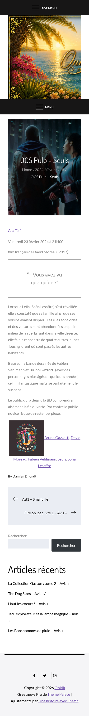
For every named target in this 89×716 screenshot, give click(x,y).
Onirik (60, 687)
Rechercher (17, 535)
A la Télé (14, 230)
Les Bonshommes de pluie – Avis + (35, 630)
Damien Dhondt (24, 476)
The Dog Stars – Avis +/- (27, 593)
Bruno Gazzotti (56, 437)
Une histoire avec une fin (58, 701)
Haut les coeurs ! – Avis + (28, 603)
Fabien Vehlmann (42, 459)
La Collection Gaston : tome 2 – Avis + (38, 583)
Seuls (62, 459)
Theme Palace (58, 694)
